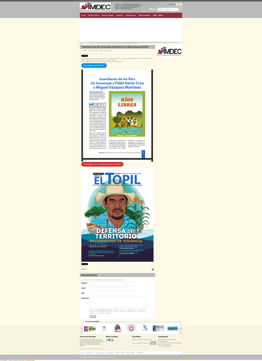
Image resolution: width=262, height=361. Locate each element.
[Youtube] (112, 340)
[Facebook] (110, 340)
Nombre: (84, 283)
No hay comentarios (107, 50)
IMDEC (85, 50)
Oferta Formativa (144, 15)
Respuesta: (85, 298)
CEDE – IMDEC (158, 15)
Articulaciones (131, 15)
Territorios (119, 15)
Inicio (84, 15)
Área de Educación (100, 353)
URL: (83, 293)
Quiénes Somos (93, 15)
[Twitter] (107, 340)
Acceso (179, 4)
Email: (83, 288)
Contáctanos (171, 4)
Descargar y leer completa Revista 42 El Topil (102, 164)
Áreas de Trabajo (108, 15)
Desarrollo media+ (110, 357)
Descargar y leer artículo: (94, 65)
